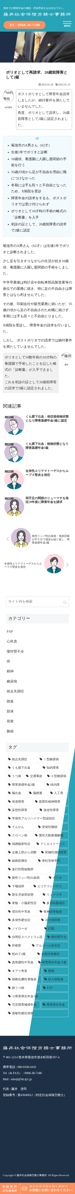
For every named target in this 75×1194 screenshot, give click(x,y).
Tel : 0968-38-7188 (24, 25)
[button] (65, 602)
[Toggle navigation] (67, 24)
